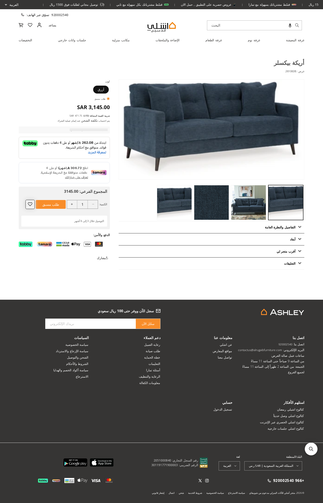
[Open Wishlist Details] (30, 25)
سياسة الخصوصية (77, 345)
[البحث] (297, 25)
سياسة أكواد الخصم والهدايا (71, 370)
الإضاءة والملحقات (168, 40)
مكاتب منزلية (121, 40)
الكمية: (103, 204)
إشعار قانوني (158, 492)
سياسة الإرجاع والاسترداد (72, 351)
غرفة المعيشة (295, 40)
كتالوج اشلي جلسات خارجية (286, 428)
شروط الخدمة (195, 492)
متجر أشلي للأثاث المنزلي (282, 492)
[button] (290, 25)
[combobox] (254, 25)
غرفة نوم (254, 40)
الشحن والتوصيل (78, 357)
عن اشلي (226, 345)
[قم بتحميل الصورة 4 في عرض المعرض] (174, 202)
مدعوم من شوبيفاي (259, 492)
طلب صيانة (153, 351)
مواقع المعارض (222, 351)
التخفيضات (25, 40)
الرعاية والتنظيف (149, 376)
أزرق (101, 89)
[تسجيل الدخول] (39, 25)
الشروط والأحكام (77, 364)
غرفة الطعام (213, 40)
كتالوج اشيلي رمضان (290, 409)
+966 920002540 (288, 480)
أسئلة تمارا (153, 370)
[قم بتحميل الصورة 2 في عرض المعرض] (248, 202)
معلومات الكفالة (149, 383)
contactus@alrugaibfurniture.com (260, 350)
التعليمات (154, 364)
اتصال (171, 492)
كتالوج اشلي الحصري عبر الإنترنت (282, 422)
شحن (181, 492)
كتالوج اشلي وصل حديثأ (288, 416)
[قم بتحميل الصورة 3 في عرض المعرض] (211, 202)
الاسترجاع (82, 376)
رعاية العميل (152, 345)
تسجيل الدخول (222, 409)
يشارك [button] (101, 258)
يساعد (52, 25)
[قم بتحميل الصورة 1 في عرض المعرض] (285, 202)
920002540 (59, 15)
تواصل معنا (225, 357)
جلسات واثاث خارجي (72, 40)
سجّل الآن (148, 324)
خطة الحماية (152, 357)
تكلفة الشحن (89, 120)
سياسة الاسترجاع (236, 492)
